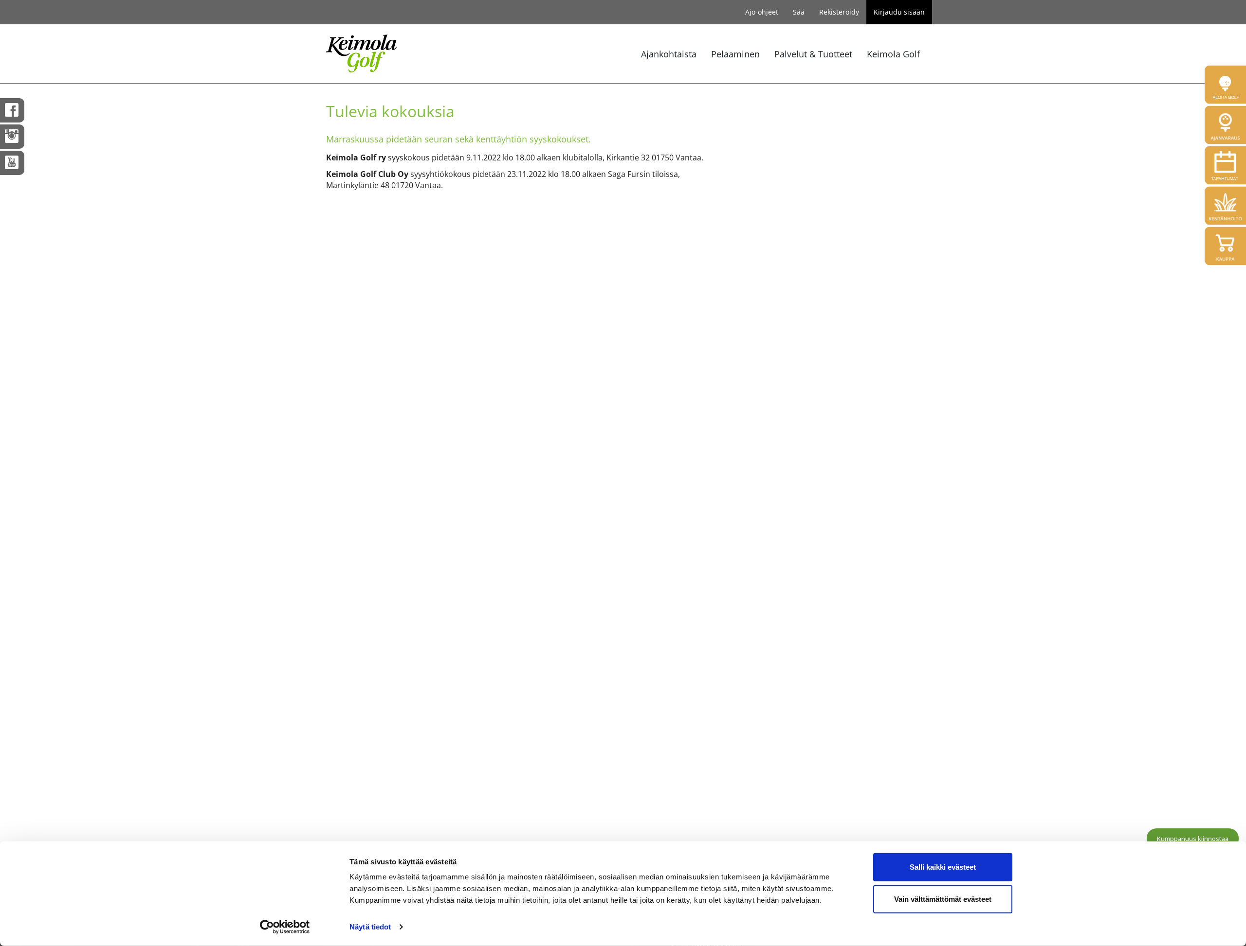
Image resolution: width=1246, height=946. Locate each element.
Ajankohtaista (668, 54)
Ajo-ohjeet (761, 12)
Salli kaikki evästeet (943, 867)
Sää (799, 12)
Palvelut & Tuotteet (813, 54)
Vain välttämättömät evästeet (942, 898)
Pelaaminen (735, 54)
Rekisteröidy (839, 12)
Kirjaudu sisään (899, 12)
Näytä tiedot (370, 927)
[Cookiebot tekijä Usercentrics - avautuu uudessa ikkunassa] (285, 927)
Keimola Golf (893, 54)
